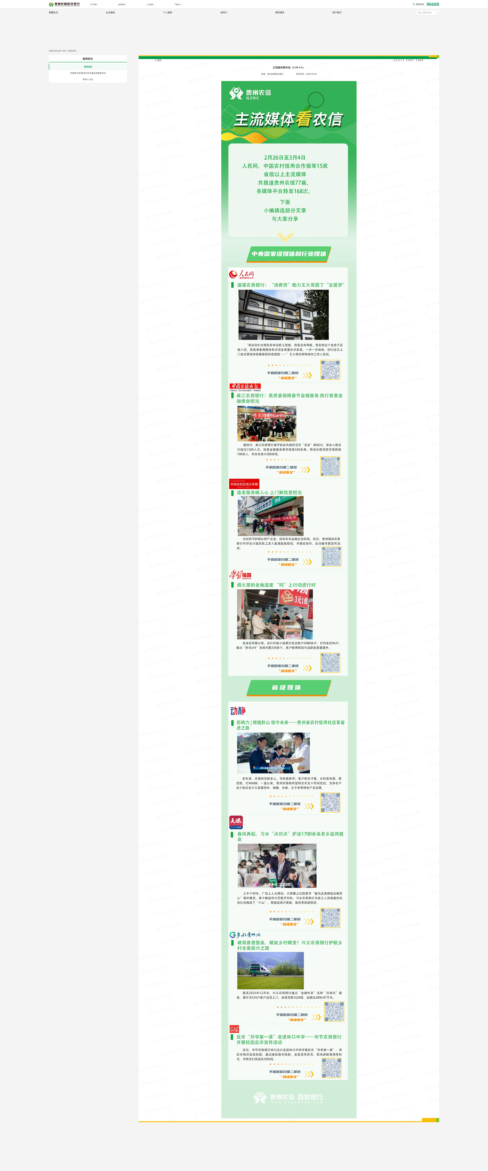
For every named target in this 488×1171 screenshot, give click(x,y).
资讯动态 (88, 67)
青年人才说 (88, 79)
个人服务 (167, 12)
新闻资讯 (72, 51)
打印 (410, 60)
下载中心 (177, 4)
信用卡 (223, 12)
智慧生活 (53, 12)
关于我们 (93, 4)
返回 (159, 60)
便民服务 (279, 12)
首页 (64, 51)
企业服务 (110, 12)
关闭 (420, 60)
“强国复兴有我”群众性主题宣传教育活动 (88, 73)
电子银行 (337, 12)
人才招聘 (149, 4)
